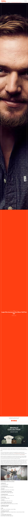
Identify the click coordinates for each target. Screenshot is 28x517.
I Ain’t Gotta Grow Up (17, 453)
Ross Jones (14, 315)
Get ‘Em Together (22, 454)
